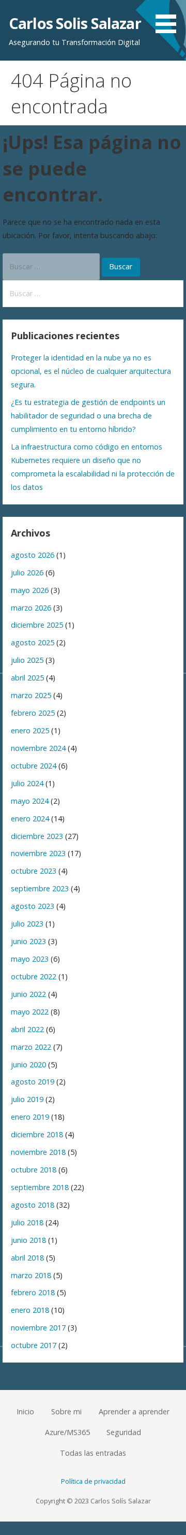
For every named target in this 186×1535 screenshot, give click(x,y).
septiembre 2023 (40, 888)
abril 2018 (27, 1258)
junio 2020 (28, 1064)
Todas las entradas (93, 1453)
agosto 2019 (32, 1082)
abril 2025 (27, 678)
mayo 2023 (30, 959)
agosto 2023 (32, 906)
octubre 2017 (33, 1345)
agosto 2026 (32, 555)
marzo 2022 (31, 1047)
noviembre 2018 (38, 1152)
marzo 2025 (31, 695)
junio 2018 (28, 1240)
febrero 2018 (33, 1292)
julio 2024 (27, 783)
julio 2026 (27, 572)
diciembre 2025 (37, 625)
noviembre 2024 (38, 748)
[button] (169, 18)
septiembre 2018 (40, 1187)
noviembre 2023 (38, 853)
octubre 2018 (33, 1170)
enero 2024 (30, 818)
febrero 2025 (33, 713)
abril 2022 (27, 1029)
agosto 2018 (32, 1205)
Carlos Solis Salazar (75, 23)
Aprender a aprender (134, 1411)
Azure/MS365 (67, 1432)
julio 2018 (27, 1222)
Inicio (25, 1411)
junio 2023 (28, 941)
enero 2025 (30, 730)
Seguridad (123, 1432)
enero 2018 (30, 1310)
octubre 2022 (33, 976)
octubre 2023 (33, 871)
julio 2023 (27, 924)
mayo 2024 (30, 801)
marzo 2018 (31, 1275)
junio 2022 (28, 994)
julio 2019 (27, 1099)
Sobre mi (66, 1411)
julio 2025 (27, 660)
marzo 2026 (31, 608)
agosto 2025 (32, 642)
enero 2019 (30, 1117)
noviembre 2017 (38, 1328)
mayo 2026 (30, 590)
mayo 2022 (30, 1012)
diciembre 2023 (37, 836)
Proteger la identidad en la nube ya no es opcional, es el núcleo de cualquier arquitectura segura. (91, 371)
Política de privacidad (93, 1481)
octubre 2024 (33, 766)
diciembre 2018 (37, 1134)
